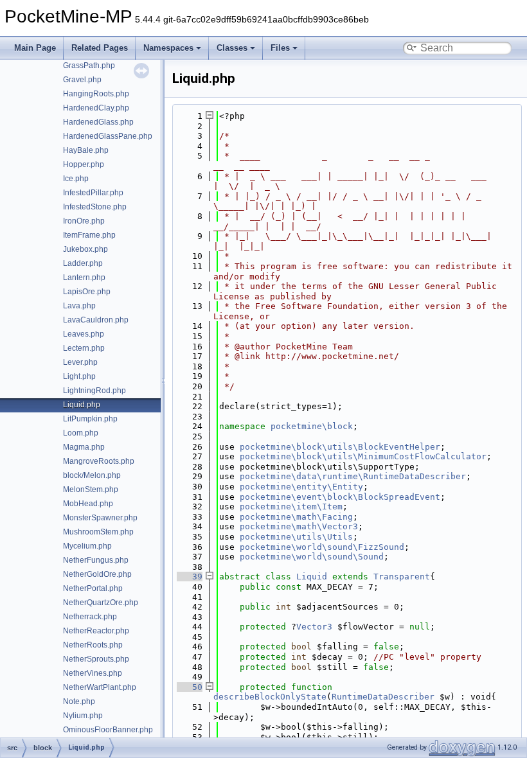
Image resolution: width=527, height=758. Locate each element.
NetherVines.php (92, 673)
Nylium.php (83, 715)
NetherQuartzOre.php (100, 602)
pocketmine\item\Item (291, 506)
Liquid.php (81, 404)
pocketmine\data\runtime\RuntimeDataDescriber (353, 476)
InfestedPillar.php (93, 192)
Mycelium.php (87, 546)
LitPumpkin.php (90, 418)
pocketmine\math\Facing (296, 517)
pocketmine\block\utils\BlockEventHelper (340, 447)
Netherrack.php (90, 616)
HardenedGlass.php (98, 122)
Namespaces (168, 48)
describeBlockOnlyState (269, 696)
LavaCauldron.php (96, 319)
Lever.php (80, 362)
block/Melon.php (92, 475)
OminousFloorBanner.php (108, 729)
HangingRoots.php (96, 93)
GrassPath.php (89, 65)
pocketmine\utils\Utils (296, 537)
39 (189, 576)
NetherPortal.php (93, 588)
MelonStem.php (90, 489)
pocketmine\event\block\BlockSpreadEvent (340, 497)
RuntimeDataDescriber (383, 696)
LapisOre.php (87, 291)
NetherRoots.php (93, 644)
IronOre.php (84, 220)
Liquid (311, 576)
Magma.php (84, 447)
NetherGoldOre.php (97, 574)
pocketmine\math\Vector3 (299, 526)
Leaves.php (83, 334)
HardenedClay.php (96, 107)
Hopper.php (83, 164)
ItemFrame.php (89, 235)
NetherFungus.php (96, 560)
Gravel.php (82, 79)
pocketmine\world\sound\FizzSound (322, 547)
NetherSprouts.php (96, 659)
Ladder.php (83, 263)
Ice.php (76, 178)
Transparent (401, 576)
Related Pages (99, 48)
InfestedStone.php (95, 206)
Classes (232, 48)
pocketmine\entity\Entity (301, 486)
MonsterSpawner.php (100, 517)
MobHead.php (88, 503)
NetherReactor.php (96, 630)
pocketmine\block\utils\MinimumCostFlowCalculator (363, 456)
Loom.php (80, 432)
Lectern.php (84, 348)
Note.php (79, 701)
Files (280, 48)
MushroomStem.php (98, 531)
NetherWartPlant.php (99, 687)
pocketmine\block (312, 426)
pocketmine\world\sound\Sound (312, 556)
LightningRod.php (94, 390)
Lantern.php (84, 277)
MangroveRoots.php (98, 461)
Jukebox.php (85, 249)
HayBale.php (86, 150)
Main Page (35, 48)
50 (189, 687)
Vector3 (314, 626)
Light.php (79, 376)
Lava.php (79, 305)
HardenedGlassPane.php (107, 136)
